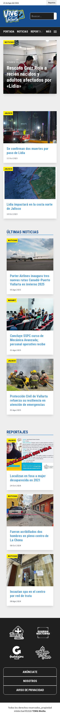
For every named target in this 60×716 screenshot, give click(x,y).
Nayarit (12, 300)
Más (48, 31)
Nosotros (30, 681)
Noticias (22, 31)
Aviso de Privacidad (30, 690)
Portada (8, 31)
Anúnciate (30, 672)
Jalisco (8, 113)
